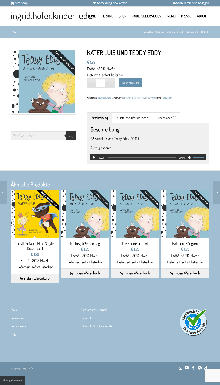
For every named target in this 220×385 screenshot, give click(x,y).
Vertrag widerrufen (12, 380)
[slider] (199, 157)
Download (102, 97)
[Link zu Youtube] (186, 367)
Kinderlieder (139, 97)
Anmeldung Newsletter (111, 3)
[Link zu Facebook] (193, 367)
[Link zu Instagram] (180, 367)
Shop (14, 32)
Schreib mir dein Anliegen (192, 3)
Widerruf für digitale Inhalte (96, 326)
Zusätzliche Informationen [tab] (132, 118)
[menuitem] (92, 16)
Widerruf (86, 318)
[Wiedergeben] (94, 157)
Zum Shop (21, 3)
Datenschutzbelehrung (94, 309)
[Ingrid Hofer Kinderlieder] (53, 16)
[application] (148, 157)
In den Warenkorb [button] (36, 278)
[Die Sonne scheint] (3, 192)
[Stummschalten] (189, 157)
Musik (152, 97)
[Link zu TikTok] (206, 367)
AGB (13, 334)
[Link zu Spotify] (199, 367)
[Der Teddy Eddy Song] (216, 192)
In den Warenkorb (130, 82)
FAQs (14, 309)
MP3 (147, 97)
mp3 (109, 97)
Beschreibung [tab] (100, 118)
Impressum (17, 318)
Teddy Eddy (167, 97)
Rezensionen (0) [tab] (166, 118)
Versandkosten (19, 326)
